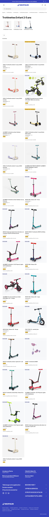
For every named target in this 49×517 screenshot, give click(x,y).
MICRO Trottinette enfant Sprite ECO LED (13, 361)
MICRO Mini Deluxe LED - (31, 264)
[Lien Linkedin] (9, 493)
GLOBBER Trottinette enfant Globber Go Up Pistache (13, 200)
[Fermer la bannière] (46, 1)
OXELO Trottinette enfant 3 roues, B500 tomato (12, 99)
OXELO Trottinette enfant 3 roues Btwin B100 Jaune (34, 133)
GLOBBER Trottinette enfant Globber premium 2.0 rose (12, 133)
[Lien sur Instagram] (6, 493)
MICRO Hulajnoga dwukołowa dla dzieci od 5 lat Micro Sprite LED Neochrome (13, 232)
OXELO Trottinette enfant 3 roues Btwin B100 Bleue (34, 65)
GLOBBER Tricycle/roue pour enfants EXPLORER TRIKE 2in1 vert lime (34, 99)
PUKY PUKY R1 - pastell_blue (32, 329)
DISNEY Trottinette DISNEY (31, 361)
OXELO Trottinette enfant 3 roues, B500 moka (12, 65)
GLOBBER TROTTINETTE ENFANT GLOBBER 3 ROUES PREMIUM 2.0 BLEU (35, 166)
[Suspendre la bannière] (44, 1)
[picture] (13, 52)
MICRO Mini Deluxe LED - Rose (32, 199)
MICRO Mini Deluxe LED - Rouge (10, 329)
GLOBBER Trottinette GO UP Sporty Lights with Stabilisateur (13, 265)
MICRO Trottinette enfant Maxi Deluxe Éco (13, 392)
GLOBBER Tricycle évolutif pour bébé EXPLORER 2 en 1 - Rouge (12, 297)
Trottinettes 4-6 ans (7, 29)
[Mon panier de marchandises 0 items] (45, 5)
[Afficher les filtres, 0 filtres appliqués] (4, 35)
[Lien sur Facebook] (3, 493)
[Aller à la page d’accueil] (23, 5)
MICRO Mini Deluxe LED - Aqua (32, 296)
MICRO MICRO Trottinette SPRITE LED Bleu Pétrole (35, 232)
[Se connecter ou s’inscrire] (42, 5)
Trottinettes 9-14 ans (28, 29)
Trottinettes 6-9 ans (18, 29)
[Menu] (3, 5)
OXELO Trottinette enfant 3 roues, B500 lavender (12, 166)
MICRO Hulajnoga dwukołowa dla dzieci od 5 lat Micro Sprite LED (35, 425)
